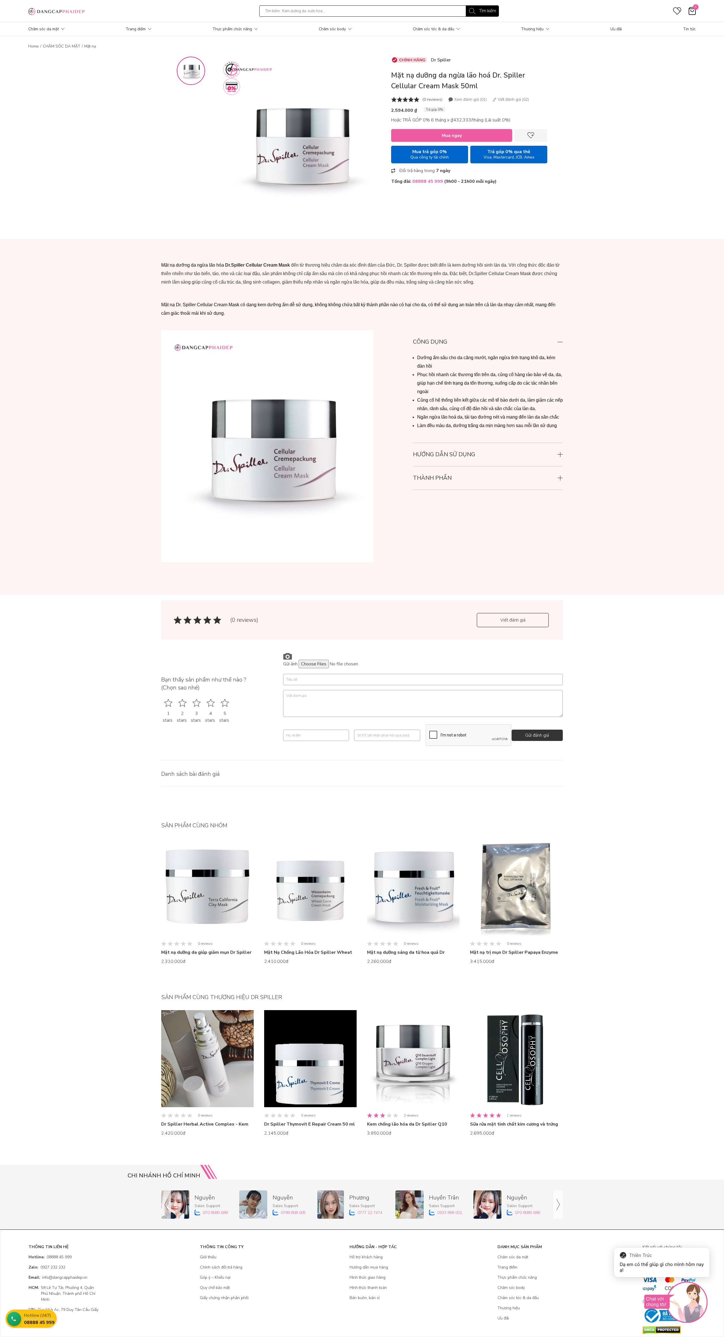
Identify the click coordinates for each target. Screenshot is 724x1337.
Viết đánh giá (512, 620)
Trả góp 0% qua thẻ (509, 154)
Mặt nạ (90, 46)
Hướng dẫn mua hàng (369, 1267)
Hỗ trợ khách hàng (366, 1257)
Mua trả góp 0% (429, 154)
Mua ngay (452, 135)
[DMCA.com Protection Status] (669, 1330)
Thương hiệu (532, 29)
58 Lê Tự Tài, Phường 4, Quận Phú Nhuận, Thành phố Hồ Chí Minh (62, 1293)
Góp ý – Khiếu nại (215, 1277)
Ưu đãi (616, 29)
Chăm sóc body (332, 29)
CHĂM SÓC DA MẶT (61, 46)
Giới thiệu (208, 1257)
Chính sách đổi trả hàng (221, 1267)
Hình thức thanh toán (368, 1287)
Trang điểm (136, 29)
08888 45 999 (50, 1257)
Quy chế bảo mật (215, 1287)
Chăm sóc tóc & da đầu (433, 29)
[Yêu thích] (530, 135)
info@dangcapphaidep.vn (58, 1277)
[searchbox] (379, 11)
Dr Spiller (441, 60)
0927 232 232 (47, 1267)
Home (33, 46)
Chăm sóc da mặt (43, 29)
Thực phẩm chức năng (232, 29)
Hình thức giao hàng (367, 1277)
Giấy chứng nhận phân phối (224, 1297)
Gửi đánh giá (537, 735)
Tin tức (689, 29)
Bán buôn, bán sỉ (365, 1297)
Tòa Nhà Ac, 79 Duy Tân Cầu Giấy (63, 1309)
